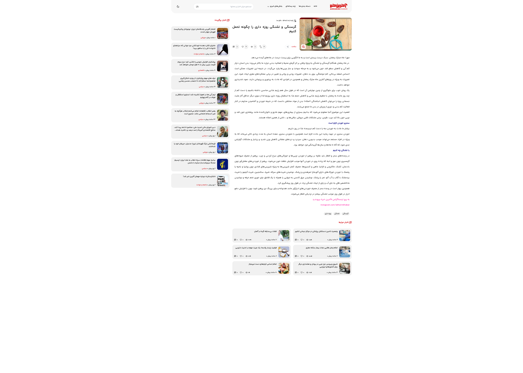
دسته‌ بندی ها (304, 6)
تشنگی (336, 213)
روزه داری (328, 213)
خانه (315, 6)
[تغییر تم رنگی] (178, 6)
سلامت (293, 46)
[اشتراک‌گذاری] (287, 47)
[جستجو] (197, 6)
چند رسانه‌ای (291, 6)
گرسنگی (346, 213)
